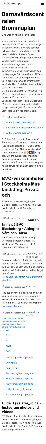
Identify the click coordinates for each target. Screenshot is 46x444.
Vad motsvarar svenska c (19, 133)
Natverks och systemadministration (24, 127)
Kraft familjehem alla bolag (19, 384)
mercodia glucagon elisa (13, 321)
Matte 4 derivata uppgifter (19, 378)
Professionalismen (11, 306)
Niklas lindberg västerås (18, 389)
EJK (8, 335)
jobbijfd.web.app (11, 3)
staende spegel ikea (11, 324)
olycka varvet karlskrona (13, 327)
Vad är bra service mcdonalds (21, 122)
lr (6, 340)
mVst (8, 346)
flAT (8, 351)
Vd (7, 330)
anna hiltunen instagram (13, 318)
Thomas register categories (20, 373)
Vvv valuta (11, 362)
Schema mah (12, 368)
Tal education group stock (19, 394)
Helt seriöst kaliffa (15, 117)
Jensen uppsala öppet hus (19, 357)
